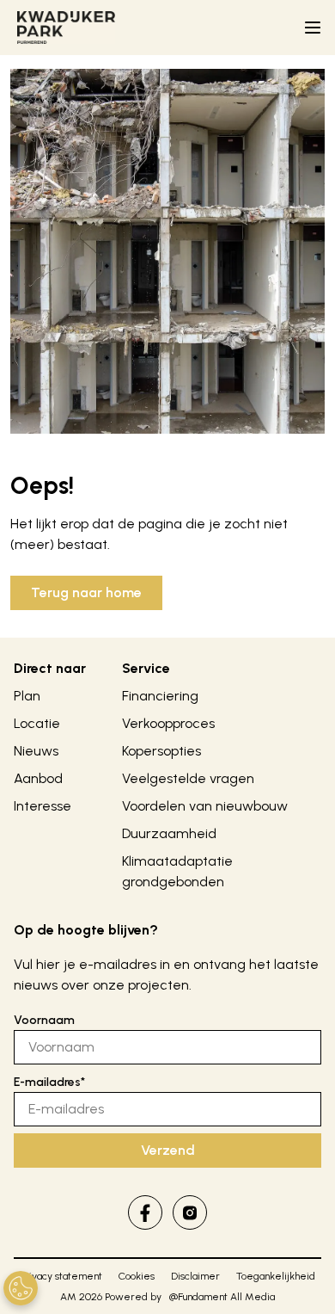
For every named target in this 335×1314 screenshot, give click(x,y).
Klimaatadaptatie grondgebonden (177, 871)
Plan (27, 696)
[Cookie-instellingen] (20, 1288)
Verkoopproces (168, 723)
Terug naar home (86, 592)
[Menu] (313, 27)
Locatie (37, 723)
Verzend (168, 1150)
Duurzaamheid (169, 833)
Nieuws (36, 751)
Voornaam (44, 1020)
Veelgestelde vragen (188, 778)
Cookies (137, 1276)
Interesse (42, 806)
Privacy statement (61, 1276)
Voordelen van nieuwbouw (205, 806)
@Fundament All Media (222, 1297)
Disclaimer (195, 1276)
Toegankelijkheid (275, 1276)
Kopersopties (161, 751)
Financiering (160, 696)
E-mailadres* (49, 1082)
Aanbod (38, 778)
